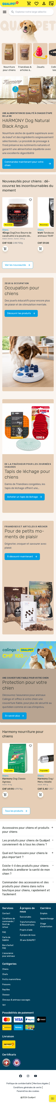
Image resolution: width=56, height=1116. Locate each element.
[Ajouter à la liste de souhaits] (30, 199)
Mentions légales (41, 1083)
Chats (5, 974)
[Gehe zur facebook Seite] (20, 1075)
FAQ (4, 932)
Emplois (43, 913)
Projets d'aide (26, 930)
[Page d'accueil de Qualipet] (10, 3)
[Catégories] (4, 12)
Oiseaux (6, 995)
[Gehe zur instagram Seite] (28, 1075)
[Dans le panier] (5, 249)
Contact (6, 913)
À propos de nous (27, 935)
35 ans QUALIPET (28, 940)
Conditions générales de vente (27, 1087)
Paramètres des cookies (28, 1091)
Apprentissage (47, 918)
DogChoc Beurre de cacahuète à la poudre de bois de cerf (16, 235)
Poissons (6, 984)
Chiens (5, 969)
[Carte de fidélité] (51, 3)
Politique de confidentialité (18, 1083)
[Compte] (44, 3)
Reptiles (6, 989)
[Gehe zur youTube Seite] (35, 1075)
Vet (4, 1005)
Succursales (25, 917)
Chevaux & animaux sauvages (16, 1000)
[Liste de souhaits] (36, 3)
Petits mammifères (11, 979)
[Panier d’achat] (29, 3)
